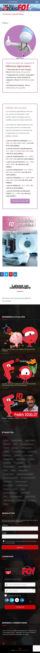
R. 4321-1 (19, 151)
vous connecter (15, 298)
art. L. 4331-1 (29, 156)
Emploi (31, 459)
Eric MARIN (7, 463)
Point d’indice (8, 481)
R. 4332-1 (12, 164)
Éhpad (5, 504)
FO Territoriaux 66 (22, 650)
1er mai (6, 440)
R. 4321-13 (27, 151)
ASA (15, 444)
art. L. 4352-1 (16, 193)
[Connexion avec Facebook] (7, 600)
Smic (5, 496)
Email (4, 533)
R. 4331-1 (11, 159)
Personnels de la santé (28, 478)
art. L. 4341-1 (28, 170)
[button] (13, 2)
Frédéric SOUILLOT (24, 466)
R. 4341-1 (11, 172)
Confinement (32, 451)
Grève (5, 470)
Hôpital (13, 470)
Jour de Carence (8, 474)
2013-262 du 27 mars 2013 (21, 72)
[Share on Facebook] (2, 274)
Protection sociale (22, 485)
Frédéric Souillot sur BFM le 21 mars (14, 418)
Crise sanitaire (28, 455)
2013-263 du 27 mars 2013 (16, 88)
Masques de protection (10, 478)
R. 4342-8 (15, 180)
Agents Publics (29, 440)
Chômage (15, 448)
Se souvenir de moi (15, 595)
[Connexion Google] (17, 600)
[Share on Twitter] (6, 274)
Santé (22, 489)
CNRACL (6, 451)
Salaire (15, 489)
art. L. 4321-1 (10, 151)
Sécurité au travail (16, 496)
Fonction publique (9, 466)
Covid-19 (17, 455)
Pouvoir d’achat (8, 485)
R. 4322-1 (14, 143)
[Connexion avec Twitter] (12, 600)
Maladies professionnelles (25, 474)
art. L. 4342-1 (26, 177)
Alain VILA (7, 444)
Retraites (6, 489)
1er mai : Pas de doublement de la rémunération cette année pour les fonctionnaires (19, 384)
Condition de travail (18, 451)
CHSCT (6, 448)
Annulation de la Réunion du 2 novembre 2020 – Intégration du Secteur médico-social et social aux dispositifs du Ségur (19, 632)
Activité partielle (17, 440)
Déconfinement (21, 459)
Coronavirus (7, 455)
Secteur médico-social (10, 493)
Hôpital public (23, 470)
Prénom (5, 525)
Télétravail (21, 500)
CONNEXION (20, 607)
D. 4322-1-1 (24, 143)
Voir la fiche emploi (19, 201)
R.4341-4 (19, 172)
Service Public (25, 493)
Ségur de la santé (9, 500)
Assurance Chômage (27, 444)
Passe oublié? (9, 611)
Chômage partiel (26, 448)
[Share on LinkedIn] (15, 274)
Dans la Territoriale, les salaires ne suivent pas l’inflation (18, 350)
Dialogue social (8, 459)
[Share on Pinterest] (11, 274)
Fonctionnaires (19, 463)
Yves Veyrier (32, 500)
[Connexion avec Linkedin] (22, 600)
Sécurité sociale (30, 496)
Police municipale (21, 481)
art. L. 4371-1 (26, 185)
